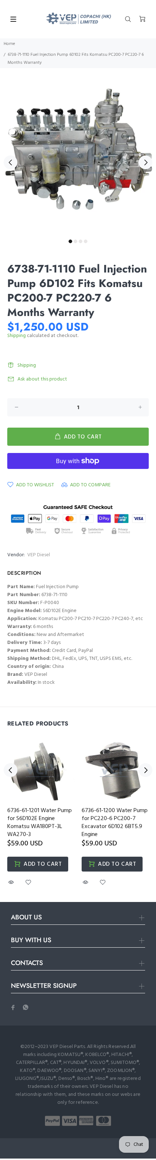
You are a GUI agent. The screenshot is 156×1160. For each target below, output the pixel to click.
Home (9, 43)
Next (145, 162)
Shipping (16, 336)
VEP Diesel (38, 555)
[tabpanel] (78, 158)
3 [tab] (80, 241)
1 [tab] (70, 241)
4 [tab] (85, 241)
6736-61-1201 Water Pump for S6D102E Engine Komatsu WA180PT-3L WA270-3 (39, 822)
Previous (10, 162)
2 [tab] (75, 241)
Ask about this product (42, 379)
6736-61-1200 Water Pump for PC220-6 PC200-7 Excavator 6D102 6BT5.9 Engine (115, 822)
